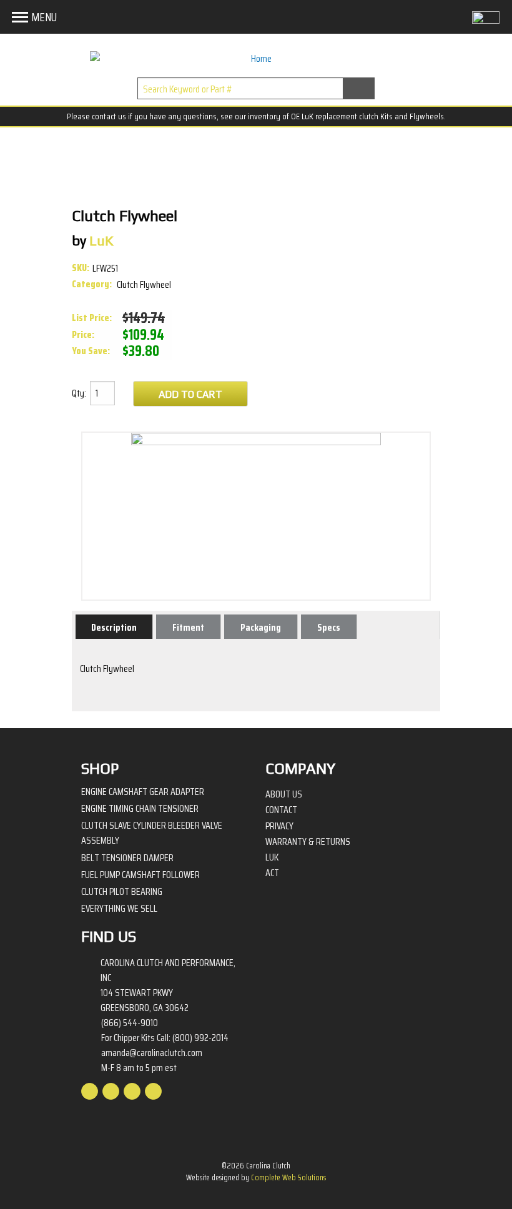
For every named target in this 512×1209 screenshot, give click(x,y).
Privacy (279, 826)
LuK (271, 857)
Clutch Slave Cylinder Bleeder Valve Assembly (151, 832)
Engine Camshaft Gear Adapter (142, 791)
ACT (272, 873)
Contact (281, 810)
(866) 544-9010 (129, 1022)
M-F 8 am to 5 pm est (139, 1067)
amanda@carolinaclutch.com (151, 1052)
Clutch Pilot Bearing (121, 891)
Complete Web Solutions (288, 1177)
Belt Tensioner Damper (127, 858)
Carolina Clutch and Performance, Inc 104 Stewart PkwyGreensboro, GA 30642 (168, 985)
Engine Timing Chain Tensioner (140, 808)
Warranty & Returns (307, 842)
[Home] (256, 58)
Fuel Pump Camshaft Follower (140, 874)
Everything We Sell (119, 908)
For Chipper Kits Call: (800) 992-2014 (165, 1037)
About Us (283, 794)
